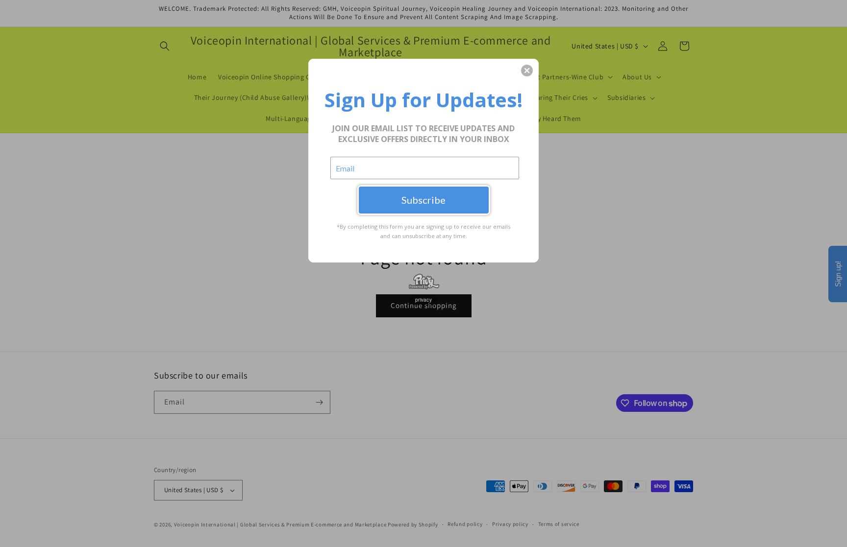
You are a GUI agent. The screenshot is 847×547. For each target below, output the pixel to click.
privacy (423, 299)
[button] (527, 70)
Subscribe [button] (423, 200)
